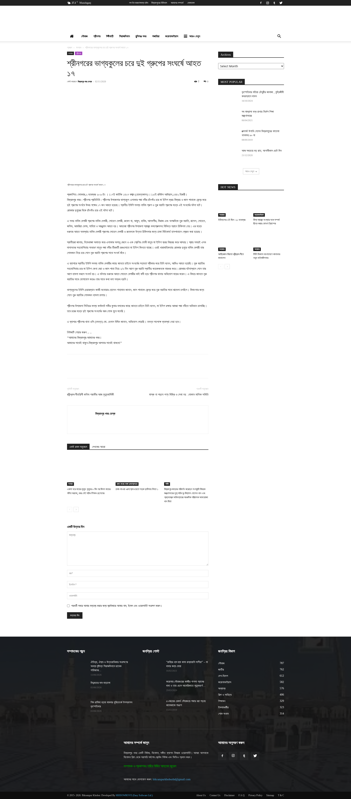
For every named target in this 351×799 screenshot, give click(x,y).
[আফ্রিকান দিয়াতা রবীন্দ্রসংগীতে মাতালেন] (233, 240)
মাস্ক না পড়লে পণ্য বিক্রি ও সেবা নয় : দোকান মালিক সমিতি (178, 394)
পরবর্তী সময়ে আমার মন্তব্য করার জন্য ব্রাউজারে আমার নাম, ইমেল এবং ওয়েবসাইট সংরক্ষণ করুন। (116, 605)
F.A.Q (241, 795)
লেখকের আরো (98, 446)
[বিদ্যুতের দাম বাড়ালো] (77, 688)
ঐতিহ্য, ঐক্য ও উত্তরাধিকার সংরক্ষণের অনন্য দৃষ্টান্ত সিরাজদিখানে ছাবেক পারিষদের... (109, 666)
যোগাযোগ (191, 2)
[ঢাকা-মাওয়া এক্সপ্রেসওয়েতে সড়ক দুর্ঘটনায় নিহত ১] (138, 470)
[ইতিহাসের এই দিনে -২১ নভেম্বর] (233, 206)
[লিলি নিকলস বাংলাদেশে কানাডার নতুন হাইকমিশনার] (268, 240)
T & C (281, 795)
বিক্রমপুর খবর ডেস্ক (85, 81)
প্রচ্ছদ (69, 47)
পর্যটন (167, 484)
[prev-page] (69, 509)
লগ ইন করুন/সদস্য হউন (138, 2)
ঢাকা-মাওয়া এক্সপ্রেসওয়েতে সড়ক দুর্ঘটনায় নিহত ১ (137, 489)
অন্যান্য (221, 215)
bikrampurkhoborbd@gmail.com (172, 779)
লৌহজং (84, 36)
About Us (201, 795)
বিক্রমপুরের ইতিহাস (159, 2)
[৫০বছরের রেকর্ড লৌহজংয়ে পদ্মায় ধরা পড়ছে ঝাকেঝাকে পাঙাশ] (153, 706)
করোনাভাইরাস (171, 36)
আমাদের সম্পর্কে (177, 2)
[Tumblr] (274, 3)
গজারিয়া (155, 36)
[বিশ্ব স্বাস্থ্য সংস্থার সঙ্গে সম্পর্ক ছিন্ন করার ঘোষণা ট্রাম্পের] (268, 206)
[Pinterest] (112, 91)
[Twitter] (281, 3)
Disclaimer (229, 795)
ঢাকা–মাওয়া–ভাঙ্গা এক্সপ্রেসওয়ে (127, 484)
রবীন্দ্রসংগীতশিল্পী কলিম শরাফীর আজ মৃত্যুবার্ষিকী (90, 394)
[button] (279, 37)
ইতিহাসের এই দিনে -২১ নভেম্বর (231, 219)
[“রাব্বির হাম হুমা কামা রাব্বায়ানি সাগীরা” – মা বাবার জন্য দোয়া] (153, 667)
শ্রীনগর (97, 36)
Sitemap (270, 795)
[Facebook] (261, 3)
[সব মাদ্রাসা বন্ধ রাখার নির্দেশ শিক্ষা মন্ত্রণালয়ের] (228, 117)
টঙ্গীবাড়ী (110, 36)
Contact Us (215, 795)
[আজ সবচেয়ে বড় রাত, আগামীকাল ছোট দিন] (228, 156)
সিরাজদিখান (124, 36)
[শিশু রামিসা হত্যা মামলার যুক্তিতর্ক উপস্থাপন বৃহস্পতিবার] (77, 707)
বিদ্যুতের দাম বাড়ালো (100, 682)
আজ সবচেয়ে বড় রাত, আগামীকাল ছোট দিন (262, 150)
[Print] (149, 91)
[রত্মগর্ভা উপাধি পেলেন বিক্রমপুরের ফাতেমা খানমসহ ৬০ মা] (228, 136)
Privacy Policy (255, 795)
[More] (159, 91)
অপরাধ (78, 47)
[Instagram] (267, 3)
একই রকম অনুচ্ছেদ (78, 446)
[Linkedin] (131, 91)
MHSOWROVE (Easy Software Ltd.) (134, 795)
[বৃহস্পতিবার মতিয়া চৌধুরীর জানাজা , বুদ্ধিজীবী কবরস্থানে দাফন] (228, 97)
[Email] (140, 91)
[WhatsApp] (121, 91)
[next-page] (76, 509)
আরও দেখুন (194, 36)
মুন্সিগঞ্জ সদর (140, 36)
